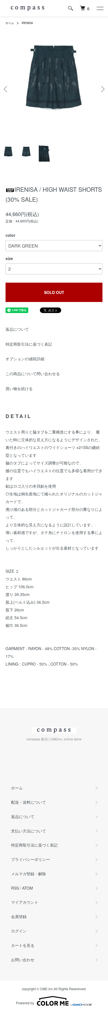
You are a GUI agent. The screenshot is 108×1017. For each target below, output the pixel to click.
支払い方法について (28, 831)
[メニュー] (99, 8)
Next (102, 89)
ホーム (10, 23)
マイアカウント (24, 902)
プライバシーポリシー (30, 859)
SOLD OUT (54, 292)
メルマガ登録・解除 (28, 873)
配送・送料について (28, 802)
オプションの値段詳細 (25, 358)
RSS (15, 888)
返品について (17, 329)
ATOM (27, 888)
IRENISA (27, 23)
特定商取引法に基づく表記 (29, 344)
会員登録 (19, 916)
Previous (6, 89)
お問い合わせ (22, 959)
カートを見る (22, 945)
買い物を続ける (19, 388)
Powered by (25, 1002)
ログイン (19, 931)
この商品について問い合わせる (33, 373)
